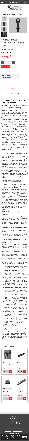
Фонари (9, 13)
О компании (8, 431)
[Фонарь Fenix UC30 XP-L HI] (21, 354)
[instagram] (19, 422)
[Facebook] (12, 422)
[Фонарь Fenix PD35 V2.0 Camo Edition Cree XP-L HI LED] (21, 382)
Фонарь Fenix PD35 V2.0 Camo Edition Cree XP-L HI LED (21, 390)
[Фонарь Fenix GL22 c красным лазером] (7, 382)
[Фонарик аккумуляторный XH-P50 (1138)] (7, 354)
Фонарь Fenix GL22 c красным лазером (7, 389)
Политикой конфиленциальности (8, 438)
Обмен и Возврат (17, 431)
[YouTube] (16, 422)
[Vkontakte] (9, 422)
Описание (14, 88)
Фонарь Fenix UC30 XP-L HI (20, 361)
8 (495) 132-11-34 (14, 1)
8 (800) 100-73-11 (14, 2)
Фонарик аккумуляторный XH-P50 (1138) (8, 362)
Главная (3, 13)
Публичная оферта (14, 433)
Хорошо (25, 437)
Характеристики (14, 93)
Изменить (9, 77)
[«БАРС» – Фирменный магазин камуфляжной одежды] (14, 10)
